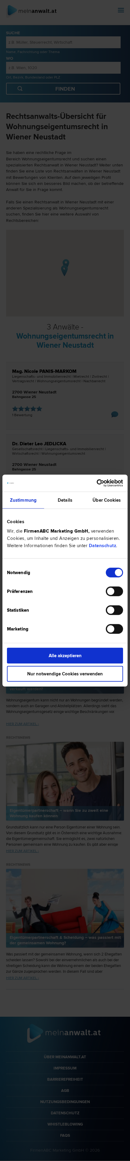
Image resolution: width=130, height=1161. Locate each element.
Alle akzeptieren (65, 655)
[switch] (114, 591)
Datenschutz (102, 545)
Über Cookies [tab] (107, 500)
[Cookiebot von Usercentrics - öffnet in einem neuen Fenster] (96, 483)
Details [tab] (65, 500)
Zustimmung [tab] (23, 500)
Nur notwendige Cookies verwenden (65, 673)
